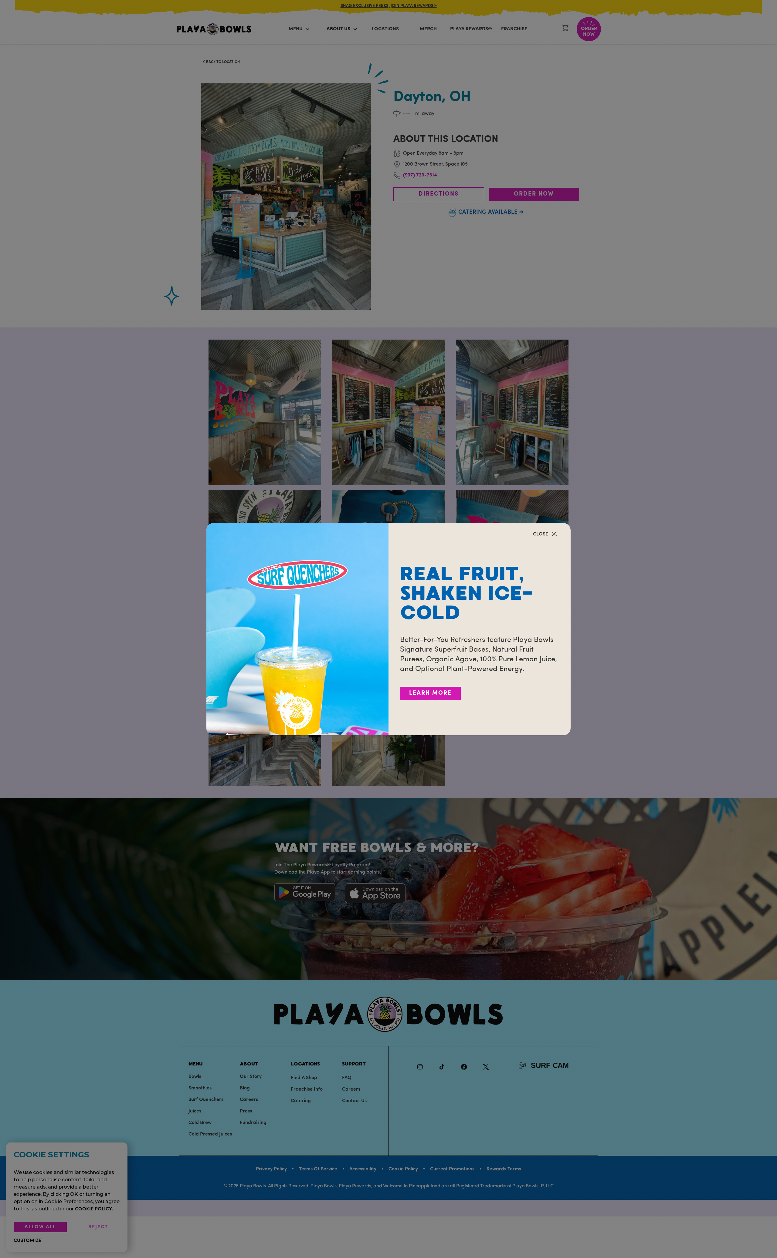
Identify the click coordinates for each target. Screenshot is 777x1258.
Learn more (430, 693)
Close (540, 534)
